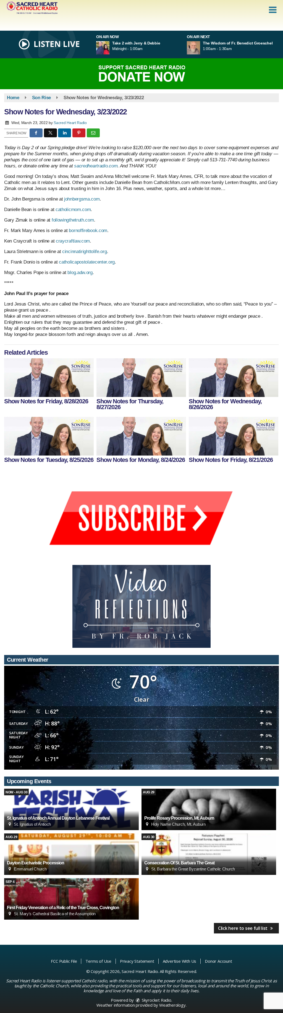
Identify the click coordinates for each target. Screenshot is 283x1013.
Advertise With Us (179, 961)
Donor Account (218, 961)
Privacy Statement (137, 961)
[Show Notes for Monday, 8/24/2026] (141, 436)
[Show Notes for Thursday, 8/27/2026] (141, 377)
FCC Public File (64, 961)
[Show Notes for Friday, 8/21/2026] (233, 436)
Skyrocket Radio (156, 1000)
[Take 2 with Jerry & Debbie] (109, 47)
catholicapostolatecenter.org (87, 262)
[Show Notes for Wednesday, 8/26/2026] (233, 377)
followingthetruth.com (73, 220)
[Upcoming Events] (71, 809)
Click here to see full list (243, 928)
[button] (272, 10)
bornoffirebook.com (88, 230)
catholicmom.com (73, 209)
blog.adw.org (79, 272)
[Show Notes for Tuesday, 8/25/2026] (49, 436)
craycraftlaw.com (73, 241)
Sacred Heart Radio (70, 122)
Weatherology (172, 1005)
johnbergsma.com (82, 199)
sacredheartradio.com (95, 166)
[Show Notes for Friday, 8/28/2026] (49, 377)
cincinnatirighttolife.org (84, 251)
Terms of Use (98, 961)
